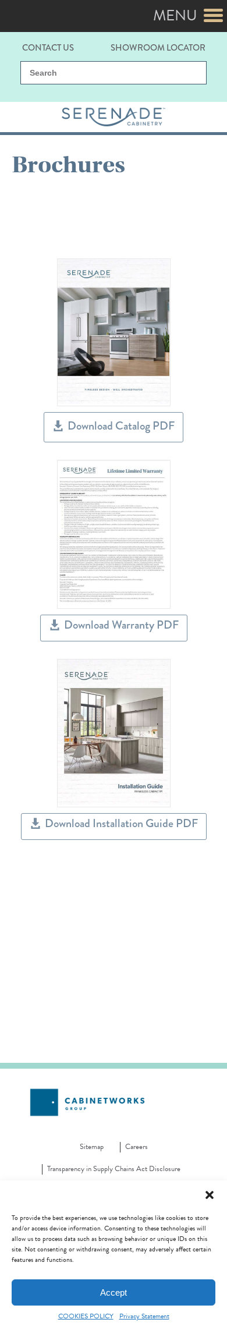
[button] (209, 1195)
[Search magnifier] (191, 73)
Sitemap (92, 1147)
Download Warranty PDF (121, 624)
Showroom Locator (158, 46)
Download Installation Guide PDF (121, 823)
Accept (113, 1292)
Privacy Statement (144, 1316)
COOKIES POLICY (86, 1316)
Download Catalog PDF (121, 425)
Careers (136, 1147)
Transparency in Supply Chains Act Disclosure (113, 1169)
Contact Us (48, 46)
